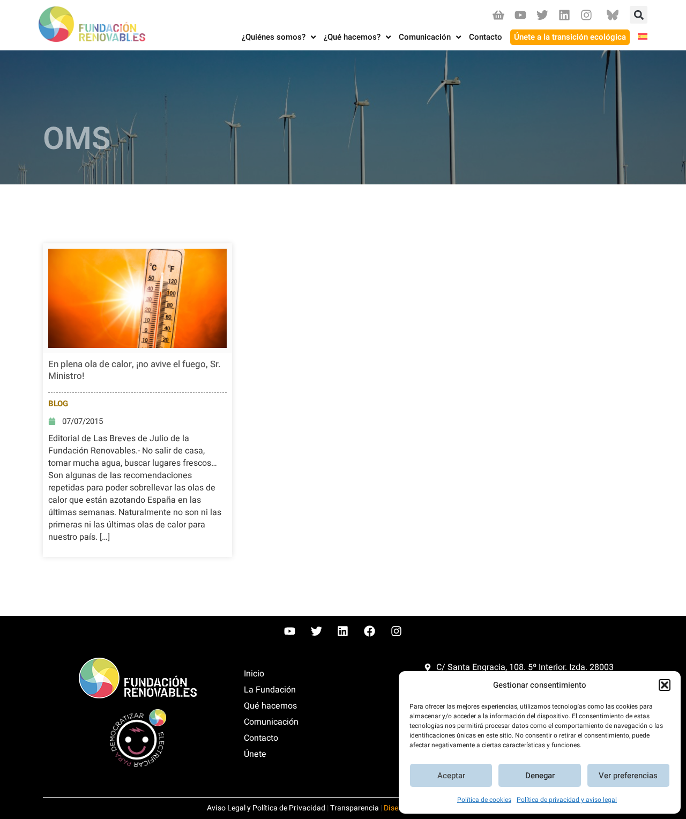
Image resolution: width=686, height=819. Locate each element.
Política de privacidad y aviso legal (567, 800)
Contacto (261, 738)
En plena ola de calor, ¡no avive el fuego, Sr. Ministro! (134, 370)
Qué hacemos (270, 705)
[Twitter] (542, 14)
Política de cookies (484, 800)
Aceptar (451, 775)
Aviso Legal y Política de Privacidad (266, 808)
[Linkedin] (564, 14)
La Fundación (270, 689)
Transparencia (354, 808)
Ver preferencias (628, 775)
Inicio (254, 673)
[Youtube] (520, 14)
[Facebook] (370, 631)
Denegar (540, 775)
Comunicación (271, 722)
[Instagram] (586, 14)
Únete (255, 754)
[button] (664, 685)
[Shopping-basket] (498, 14)
